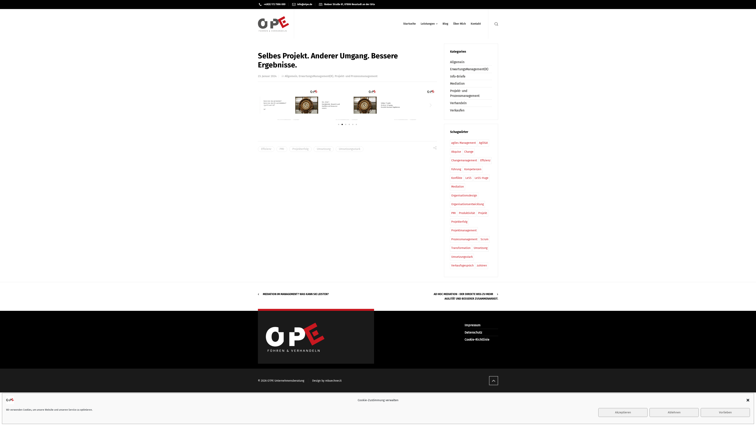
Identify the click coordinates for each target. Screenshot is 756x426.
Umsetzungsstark (349, 149)
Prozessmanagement (464, 239)
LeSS (468, 178)
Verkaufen (457, 110)
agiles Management (463, 143)
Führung (456, 169)
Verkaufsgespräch (462, 265)
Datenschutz (473, 332)
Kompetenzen (472, 169)
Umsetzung (324, 149)
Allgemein (291, 76)
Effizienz (266, 149)
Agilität (483, 143)
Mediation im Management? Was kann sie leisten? (296, 294)
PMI (282, 149)
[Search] (495, 24)
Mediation (457, 83)
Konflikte (456, 178)
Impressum (473, 325)
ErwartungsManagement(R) (316, 76)
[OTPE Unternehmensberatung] (273, 24)
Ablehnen (674, 412)
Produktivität (467, 213)
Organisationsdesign (464, 195)
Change (468, 151)
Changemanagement (464, 160)
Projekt (482, 213)
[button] (748, 400)
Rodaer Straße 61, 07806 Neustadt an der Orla (349, 4)
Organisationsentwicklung (467, 204)
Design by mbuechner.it (327, 380)
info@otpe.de (304, 4)
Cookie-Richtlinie (477, 339)
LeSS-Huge (481, 178)
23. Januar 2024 (267, 76)
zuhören (482, 265)
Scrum (484, 239)
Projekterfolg (300, 149)
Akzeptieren (623, 412)
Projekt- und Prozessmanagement (356, 76)
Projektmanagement (464, 230)
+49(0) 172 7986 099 (274, 4)
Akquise (456, 151)
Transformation (461, 248)
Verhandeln (458, 103)
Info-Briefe (457, 76)
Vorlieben (725, 412)
